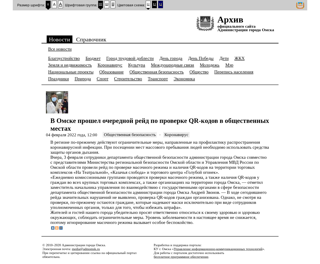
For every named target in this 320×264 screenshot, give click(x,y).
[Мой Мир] (61, 228)
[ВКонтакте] (52, 228)
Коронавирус (176, 135)
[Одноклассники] (57, 228)
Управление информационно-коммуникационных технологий (218, 249)
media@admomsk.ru (86, 249)
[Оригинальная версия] (300, 5)
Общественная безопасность (130, 135)
